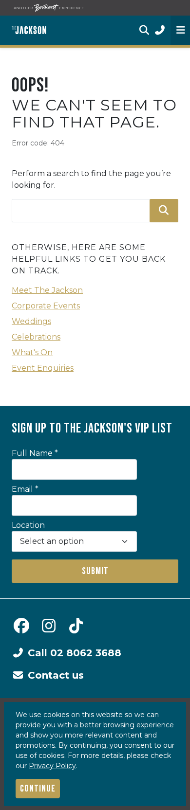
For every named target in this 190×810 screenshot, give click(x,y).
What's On (32, 352)
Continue (38, 788)
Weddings (31, 321)
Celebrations (36, 337)
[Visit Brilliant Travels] (49, 8)
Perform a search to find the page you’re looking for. (91, 179)
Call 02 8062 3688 (74, 653)
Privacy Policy (52, 765)
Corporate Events (46, 305)
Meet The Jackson (47, 290)
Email (25, 489)
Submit (95, 571)
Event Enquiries (43, 368)
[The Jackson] (29, 30)
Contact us (56, 675)
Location (28, 525)
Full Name (35, 453)
